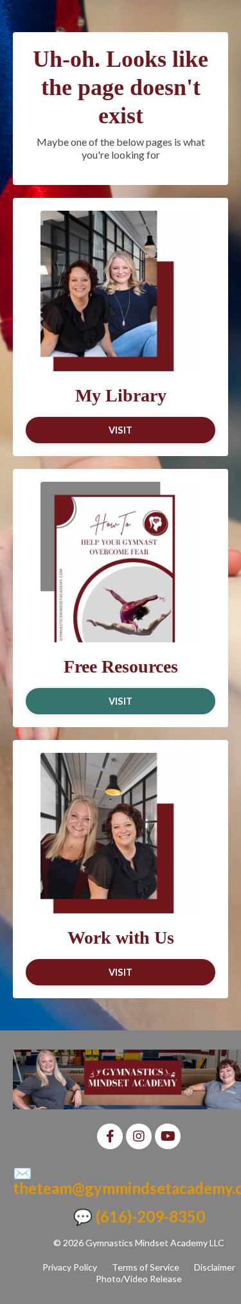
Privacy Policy (69, 1267)
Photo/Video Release (139, 1278)
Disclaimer (214, 1267)
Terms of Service (145, 1267)
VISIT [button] (120, 430)
